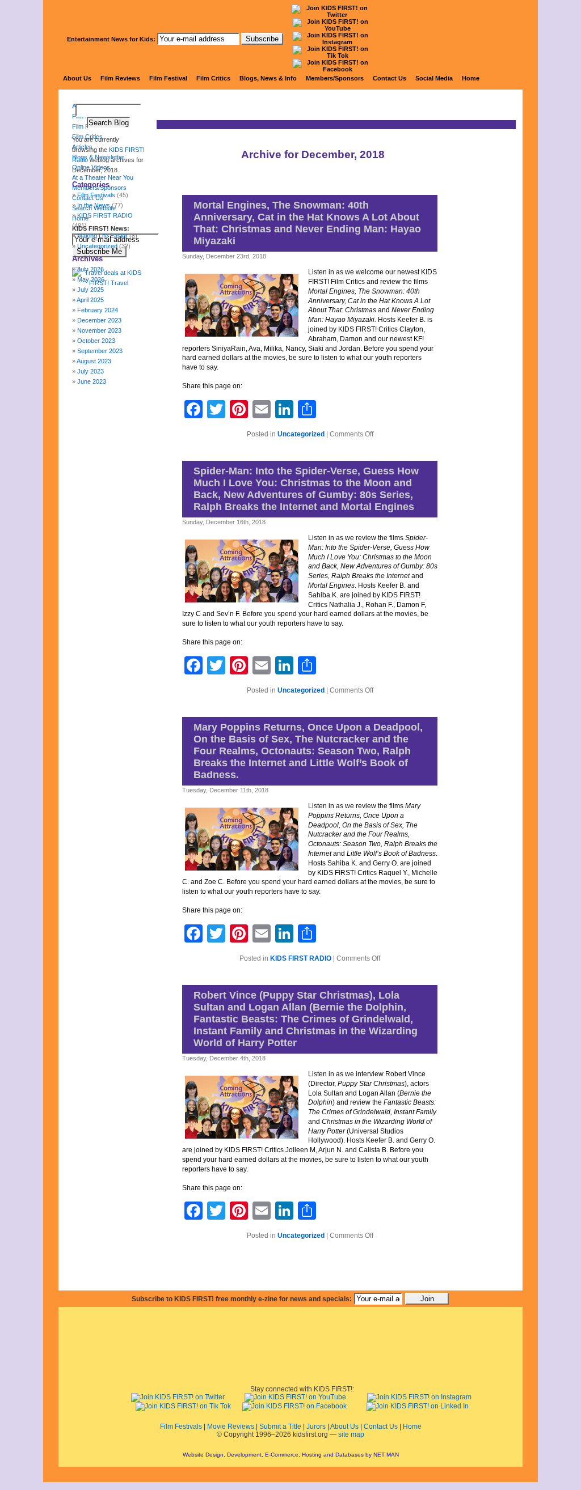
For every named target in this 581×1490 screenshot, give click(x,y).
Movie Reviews (230, 1426)
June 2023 (91, 381)
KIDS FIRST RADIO (300, 958)
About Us (77, 78)
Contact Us (389, 78)
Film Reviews (120, 78)
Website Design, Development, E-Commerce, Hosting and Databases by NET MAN (291, 1454)
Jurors (316, 1426)
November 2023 (99, 330)
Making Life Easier (102, 235)
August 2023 (94, 361)
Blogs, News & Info (268, 78)
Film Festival (168, 78)
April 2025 (90, 299)
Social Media (434, 78)
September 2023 (100, 350)
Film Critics (213, 78)
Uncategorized (301, 434)
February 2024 (97, 310)
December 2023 (99, 320)
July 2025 (90, 289)
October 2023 (96, 340)
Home (470, 78)
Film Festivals (181, 1426)
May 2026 (90, 279)
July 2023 (90, 371)
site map (351, 1434)
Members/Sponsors (335, 78)
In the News (93, 205)
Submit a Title (280, 1426)
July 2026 (90, 269)
